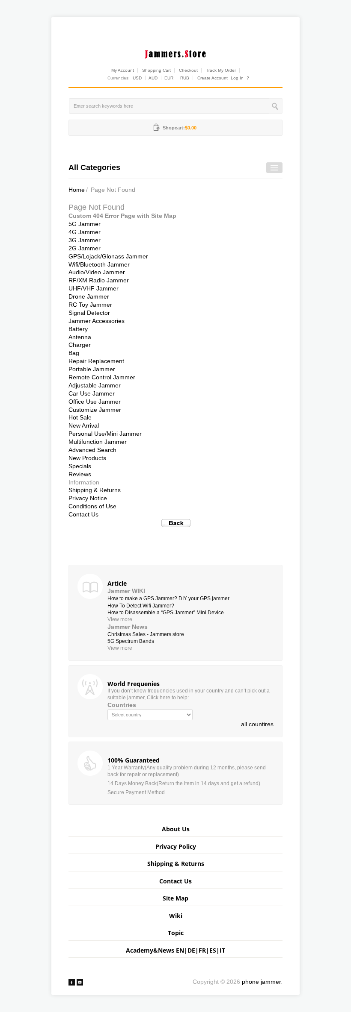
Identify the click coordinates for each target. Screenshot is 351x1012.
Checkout (188, 70)
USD (137, 78)
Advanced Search (92, 449)
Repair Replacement (96, 361)
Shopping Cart (156, 70)
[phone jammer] (175, 52)
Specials (79, 466)
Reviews (79, 474)
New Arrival (83, 425)
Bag (73, 352)
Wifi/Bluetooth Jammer (99, 264)
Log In (237, 78)
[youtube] (80, 981)
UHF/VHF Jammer (93, 288)
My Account (122, 70)
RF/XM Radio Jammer (98, 280)
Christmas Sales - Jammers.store (145, 634)
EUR (168, 78)
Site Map (175, 898)
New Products (87, 458)
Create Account (212, 78)
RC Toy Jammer (90, 304)
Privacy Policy (175, 846)
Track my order (221, 70)
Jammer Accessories (96, 320)
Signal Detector (89, 312)
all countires (257, 724)
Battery (78, 329)
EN (180, 950)
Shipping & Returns (94, 490)
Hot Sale (80, 417)
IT (222, 950)
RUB (184, 78)
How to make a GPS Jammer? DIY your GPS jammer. (168, 598)
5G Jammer (84, 223)
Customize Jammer (94, 409)
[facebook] (71, 981)
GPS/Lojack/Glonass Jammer (108, 256)
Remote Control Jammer (101, 377)
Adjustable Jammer (94, 385)
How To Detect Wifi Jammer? (140, 606)
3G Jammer (84, 240)
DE (191, 950)
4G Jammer (84, 232)
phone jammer (261, 981)
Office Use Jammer (94, 401)
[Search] (276, 106)
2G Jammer (84, 248)
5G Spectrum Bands (130, 641)
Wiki (175, 916)
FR (202, 950)
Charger (79, 344)
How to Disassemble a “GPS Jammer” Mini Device (165, 613)
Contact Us (83, 514)
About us (176, 829)
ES (212, 950)
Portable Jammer (91, 369)
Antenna (79, 337)
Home (76, 189)
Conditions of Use (92, 506)
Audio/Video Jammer (96, 272)
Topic (176, 933)
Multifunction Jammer (97, 441)
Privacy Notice (87, 498)
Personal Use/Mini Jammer (105, 433)
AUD (153, 78)
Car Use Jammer (91, 393)
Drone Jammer (88, 296)
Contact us (175, 881)
